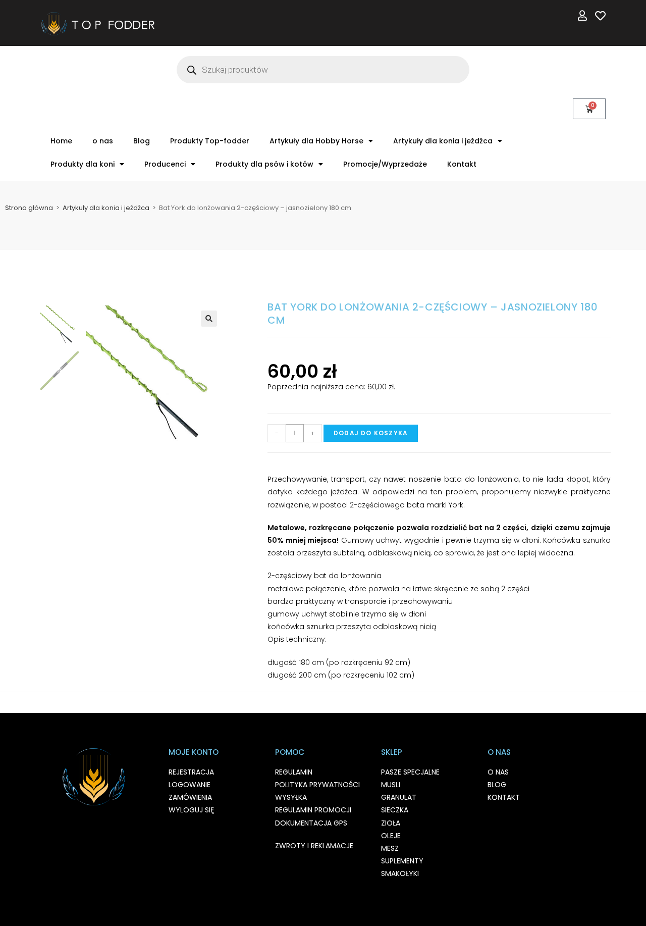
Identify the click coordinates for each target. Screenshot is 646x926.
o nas (102, 141)
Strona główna (29, 208)
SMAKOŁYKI (400, 873)
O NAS (498, 772)
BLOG (497, 785)
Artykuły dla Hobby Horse (316, 141)
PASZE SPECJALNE (410, 772)
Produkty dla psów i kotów (264, 164)
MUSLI (390, 785)
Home (61, 141)
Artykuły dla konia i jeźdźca (443, 141)
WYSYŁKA (291, 797)
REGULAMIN (293, 772)
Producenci (165, 164)
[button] (209, 319)
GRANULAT (398, 797)
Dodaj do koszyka (371, 433)
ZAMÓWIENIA (190, 797)
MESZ (390, 848)
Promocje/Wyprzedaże (385, 164)
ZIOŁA (390, 823)
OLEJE (391, 836)
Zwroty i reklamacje (314, 846)
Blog (141, 141)
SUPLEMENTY (402, 861)
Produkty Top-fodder (209, 141)
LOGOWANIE (189, 785)
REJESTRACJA (191, 772)
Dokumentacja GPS (311, 823)
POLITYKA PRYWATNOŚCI (317, 785)
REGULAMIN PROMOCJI (313, 810)
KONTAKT (504, 797)
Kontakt (461, 164)
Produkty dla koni (82, 164)
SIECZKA (394, 810)
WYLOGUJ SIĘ (191, 810)
